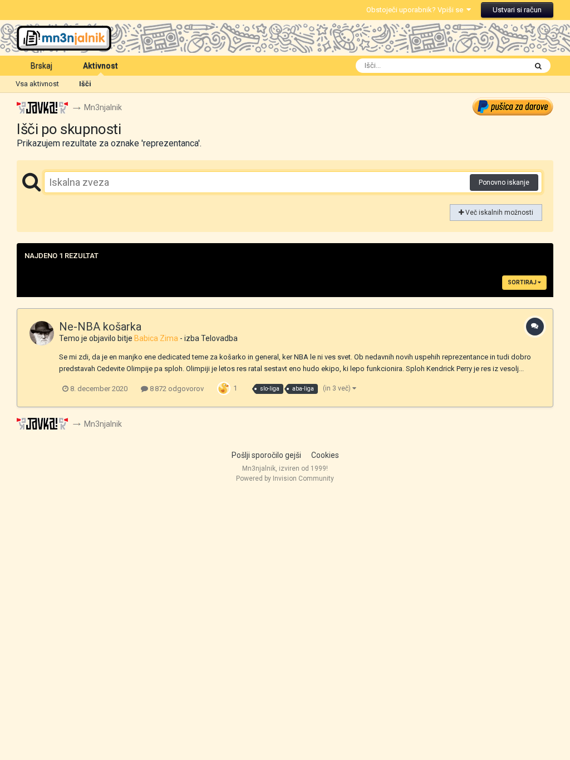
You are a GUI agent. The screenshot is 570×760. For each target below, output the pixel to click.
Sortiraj (523, 282)
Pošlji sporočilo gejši (266, 455)
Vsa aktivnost (37, 84)
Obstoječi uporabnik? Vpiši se (416, 10)
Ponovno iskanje (504, 182)
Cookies (325, 455)
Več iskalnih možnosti (498, 212)
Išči (85, 84)
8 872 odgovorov (176, 388)
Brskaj (41, 65)
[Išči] (538, 65)
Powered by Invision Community (285, 478)
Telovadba (219, 338)
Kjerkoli (500, 66)
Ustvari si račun (517, 10)
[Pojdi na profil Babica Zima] (42, 333)
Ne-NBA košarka (100, 326)
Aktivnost (100, 65)
